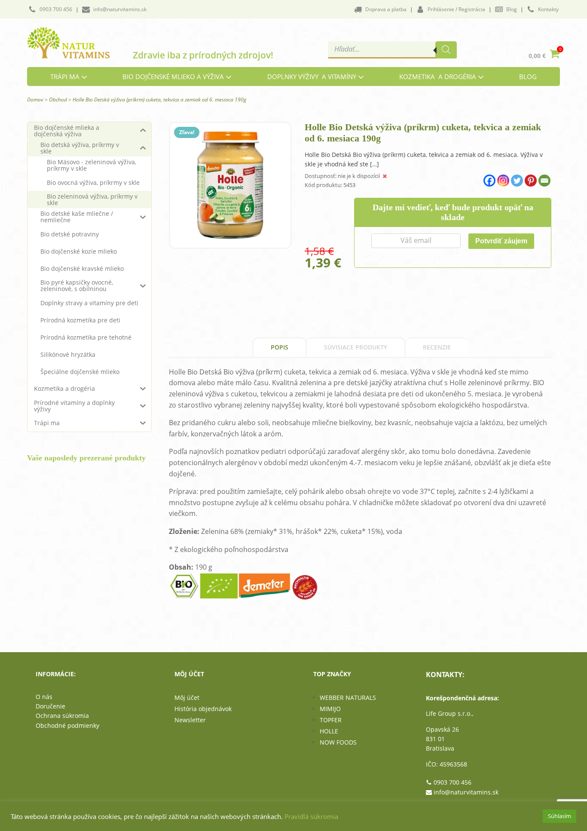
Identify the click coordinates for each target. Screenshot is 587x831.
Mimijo (330, 709)
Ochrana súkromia (62, 715)
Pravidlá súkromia (311, 816)
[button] (50, 9)
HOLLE (329, 731)
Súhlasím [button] (559, 816)
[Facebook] (489, 181)
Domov (35, 99)
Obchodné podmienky (67, 725)
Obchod (58, 99)
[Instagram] (503, 181)
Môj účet (186, 697)
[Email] (544, 181)
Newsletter (190, 720)
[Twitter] (517, 181)
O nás (44, 697)
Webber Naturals (348, 697)
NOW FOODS (338, 742)
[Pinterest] (531, 181)
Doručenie (50, 706)
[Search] (446, 49)
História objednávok (203, 709)
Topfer (331, 720)
